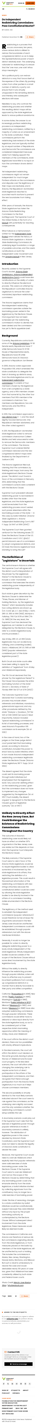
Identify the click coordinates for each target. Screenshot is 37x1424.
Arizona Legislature (21, 343)
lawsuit (5, 223)
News (4, 15)
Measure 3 (13, 1008)
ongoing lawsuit (12, 256)
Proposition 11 (17, 994)
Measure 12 (15, 1005)
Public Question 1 (16, 996)
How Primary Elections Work (15, 1411)
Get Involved (8, 1414)
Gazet (13, 1421)
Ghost (7, 1421)
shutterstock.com (15, 1285)
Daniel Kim (8, 30)
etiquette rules (12, 1319)
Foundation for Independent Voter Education (15, 1402)
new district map (9, 417)
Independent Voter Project (14, 1406)
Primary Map (7, 1408)
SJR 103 (17, 999)
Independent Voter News (15, 1419)
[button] (5, 1390)
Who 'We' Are (21, 1408)
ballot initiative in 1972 (20, 1002)
